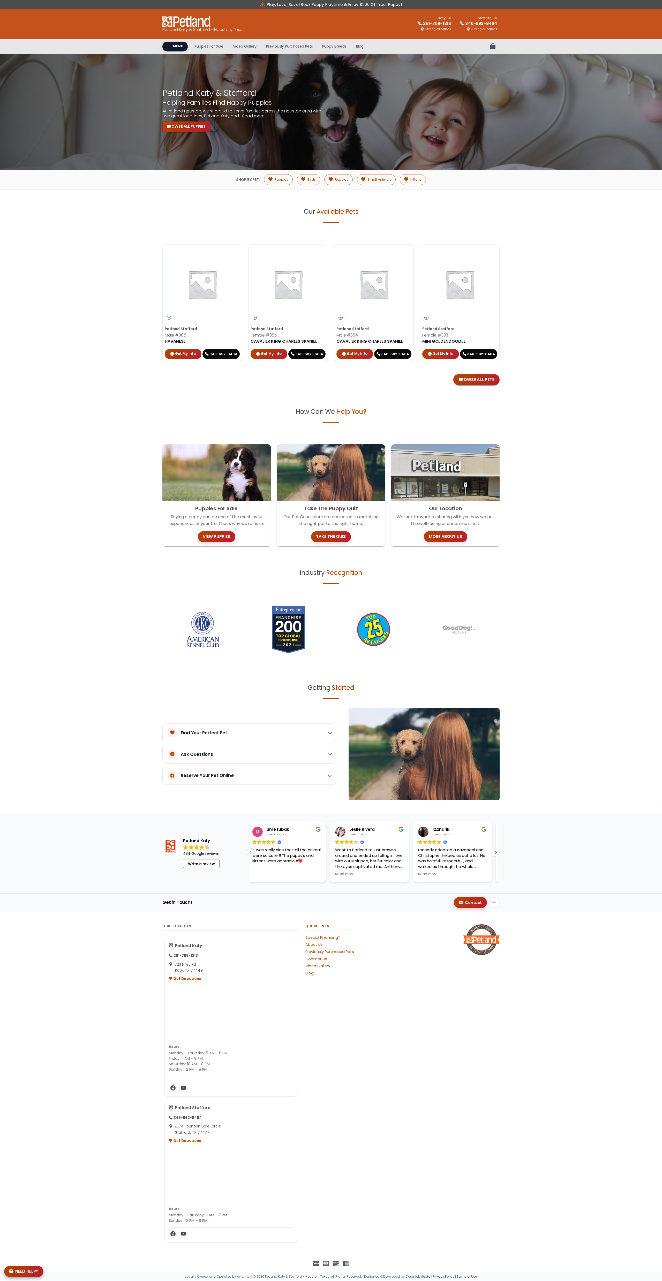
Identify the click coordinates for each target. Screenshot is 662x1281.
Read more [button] (265, 874)
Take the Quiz (331, 536)
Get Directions (186, 978)
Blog (360, 46)
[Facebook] (173, 1088)
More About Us (445, 536)
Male (175, 335)
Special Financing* (322, 937)
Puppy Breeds (334, 46)
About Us (314, 944)
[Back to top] (494, 902)
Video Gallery (245, 46)
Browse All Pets (476, 380)
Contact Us (316, 959)
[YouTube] (183, 1088)
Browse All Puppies (186, 126)
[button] (495, 852)
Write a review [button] (201, 863)
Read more (253, 115)
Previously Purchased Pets (289, 46)
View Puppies (216, 536)
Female (264, 335)
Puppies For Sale (208, 46)
